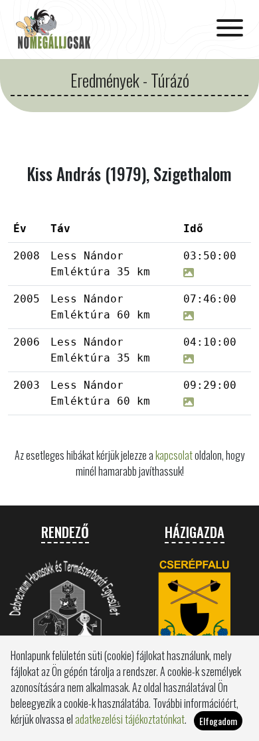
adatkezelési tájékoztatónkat (130, 719)
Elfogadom (218, 721)
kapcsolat (174, 455)
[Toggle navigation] (229, 29)
